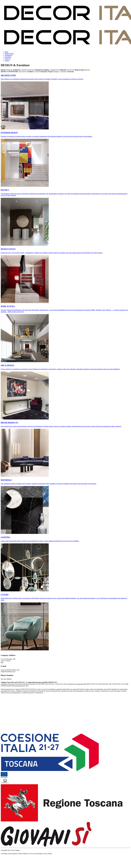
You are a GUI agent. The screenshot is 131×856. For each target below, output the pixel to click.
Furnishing (8, 57)
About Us (8, 59)
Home (6, 52)
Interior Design (9, 53)
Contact (7, 60)
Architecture (8, 55)
